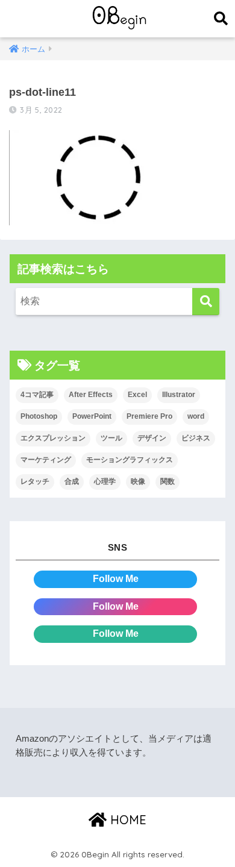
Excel (137, 394)
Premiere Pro (149, 416)
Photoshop (38, 416)
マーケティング (45, 459)
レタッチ (34, 481)
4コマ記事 (37, 394)
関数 (167, 481)
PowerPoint (91, 416)
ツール (111, 438)
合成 (71, 481)
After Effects (91, 394)
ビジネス (195, 438)
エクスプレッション (53, 438)
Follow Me (116, 579)
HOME (126, 819)
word (195, 416)
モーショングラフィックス (129, 459)
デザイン (151, 438)
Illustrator (178, 394)
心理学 (105, 481)
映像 (138, 481)
